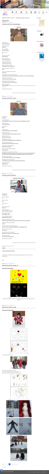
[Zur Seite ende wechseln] (16, 464)
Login (3, 248)
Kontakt (34, 472)
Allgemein (4, 22)
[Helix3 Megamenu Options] (46, 12)
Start (8, 9)
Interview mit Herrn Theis (9, 98)
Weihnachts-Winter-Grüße (9, 307)
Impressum (44, 472)
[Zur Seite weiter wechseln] (14, 464)
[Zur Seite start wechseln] (3, 464)
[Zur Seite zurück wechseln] (5, 464)
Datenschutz (39, 472)
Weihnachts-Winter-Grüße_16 (10, 265)
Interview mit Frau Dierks (9, 175)
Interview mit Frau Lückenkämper (11, 24)
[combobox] (42, 10)
